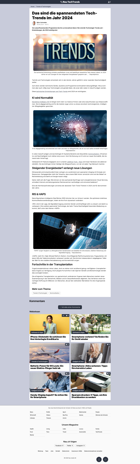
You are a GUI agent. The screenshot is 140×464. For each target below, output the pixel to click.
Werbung (40, 451)
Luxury (81, 429)
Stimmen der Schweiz (102, 415)
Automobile (82, 432)
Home (32, 6)
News (31, 412)
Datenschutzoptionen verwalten (93, 451)
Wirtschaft (33, 415)
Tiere (47, 432)
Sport (64, 412)
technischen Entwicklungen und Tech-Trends (52, 91)
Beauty (32, 435)
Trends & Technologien (43, 6)
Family (97, 429)
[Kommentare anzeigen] (105, 459)
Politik (48, 412)
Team (46, 451)
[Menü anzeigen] (109, 2)
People (97, 412)
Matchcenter (82, 412)
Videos (48, 415)
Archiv (64, 418)
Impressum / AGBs (77, 451)
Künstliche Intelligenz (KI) (41, 102)
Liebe (64, 429)
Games (81, 415)
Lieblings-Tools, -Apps (74, 162)
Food (31, 432)
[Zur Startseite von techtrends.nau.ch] (70, 2)
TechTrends (99, 432)
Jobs (52, 451)
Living (48, 429)
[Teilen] (99, 459)
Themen (48, 418)
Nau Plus (65, 415)
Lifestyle (32, 418)
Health (32, 429)
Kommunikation (93, 154)
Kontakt (58, 451)
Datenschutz (65, 451)
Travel (64, 432)
